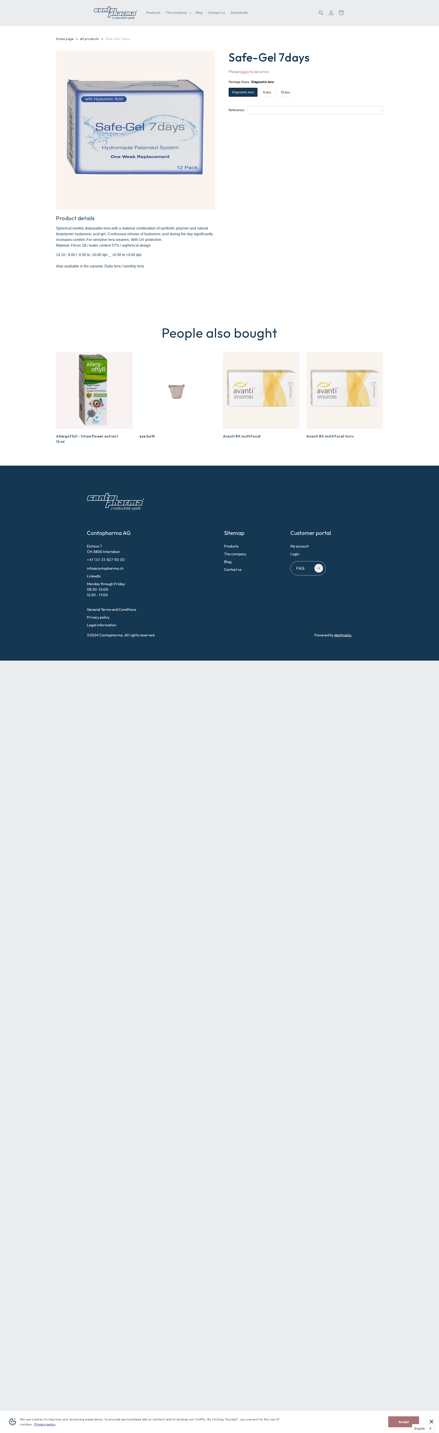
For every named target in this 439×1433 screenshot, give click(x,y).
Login (295, 554)
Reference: (237, 110)
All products (89, 39)
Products (231, 546)
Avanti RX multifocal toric (330, 436)
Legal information (101, 625)
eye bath (147, 436)
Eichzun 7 (103, 549)
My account (299, 546)
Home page (65, 39)
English (420, 1428)
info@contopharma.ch (105, 568)
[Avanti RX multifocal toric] (344, 390)
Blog (227, 561)
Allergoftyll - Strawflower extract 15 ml (87, 439)
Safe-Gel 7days (117, 39)
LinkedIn (94, 576)
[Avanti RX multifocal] (261, 390)
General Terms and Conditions (111, 609)
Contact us (232, 569)
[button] (178, 13)
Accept (404, 1422)
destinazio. (343, 635)
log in (244, 71)
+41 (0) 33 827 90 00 (106, 560)
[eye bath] (177, 390)
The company (235, 554)
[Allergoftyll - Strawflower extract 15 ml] (94, 390)
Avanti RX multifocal (242, 436)
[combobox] (423, 1428)
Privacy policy (98, 617)
